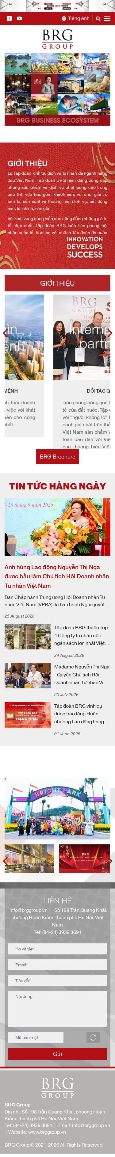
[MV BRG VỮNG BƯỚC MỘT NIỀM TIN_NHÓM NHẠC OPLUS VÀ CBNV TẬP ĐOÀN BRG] (85, 882)
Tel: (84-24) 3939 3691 (58, 956)
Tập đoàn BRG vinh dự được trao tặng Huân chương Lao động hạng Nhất (79, 738)
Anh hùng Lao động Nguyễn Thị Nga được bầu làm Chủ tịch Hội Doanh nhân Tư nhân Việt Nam (57, 600)
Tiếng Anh (79, 18)
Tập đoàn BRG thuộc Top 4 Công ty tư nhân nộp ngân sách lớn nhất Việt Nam (81, 659)
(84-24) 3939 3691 (32, 1149)
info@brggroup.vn (28, 934)
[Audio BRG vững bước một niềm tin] (30, 882)
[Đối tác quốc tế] (57, 337)
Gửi (57, 1077)
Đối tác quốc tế (58, 391)
